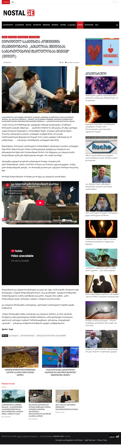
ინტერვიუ (46, 25)
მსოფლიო (37, 25)
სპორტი (63, 25)
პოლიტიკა (12, 37)
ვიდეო (80, 25)
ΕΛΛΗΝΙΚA (72, 25)
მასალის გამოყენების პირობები (69, 440)
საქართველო (8, 25)
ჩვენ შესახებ (90, 440)
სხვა (96, 25)
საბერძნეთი (19, 25)
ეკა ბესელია (14, 335)
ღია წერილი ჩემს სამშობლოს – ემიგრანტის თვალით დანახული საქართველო (98, 186)
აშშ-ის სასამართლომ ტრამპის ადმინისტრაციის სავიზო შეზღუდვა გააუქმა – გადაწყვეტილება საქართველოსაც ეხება (60, 2)
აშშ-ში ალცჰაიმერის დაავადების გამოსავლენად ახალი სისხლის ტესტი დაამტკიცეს (101, 158)
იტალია (28, 25)
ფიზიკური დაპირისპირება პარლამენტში (51, 335)
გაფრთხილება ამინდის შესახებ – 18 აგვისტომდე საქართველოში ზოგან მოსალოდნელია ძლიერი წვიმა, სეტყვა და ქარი (12, 409)
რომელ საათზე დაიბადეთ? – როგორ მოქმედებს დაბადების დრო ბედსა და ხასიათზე (101, 323)
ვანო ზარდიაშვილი (28, 335)
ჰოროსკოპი (88, 25)
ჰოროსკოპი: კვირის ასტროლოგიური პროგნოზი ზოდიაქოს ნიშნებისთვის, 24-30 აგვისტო (102, 98)
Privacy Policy (102, 440)
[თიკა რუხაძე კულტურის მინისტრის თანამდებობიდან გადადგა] (67, 396)
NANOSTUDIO (59, 436)
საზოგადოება (23, 37)
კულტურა (55, 25)
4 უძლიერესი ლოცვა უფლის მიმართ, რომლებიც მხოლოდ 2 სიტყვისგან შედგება (100, 241)
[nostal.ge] (19, 13)
